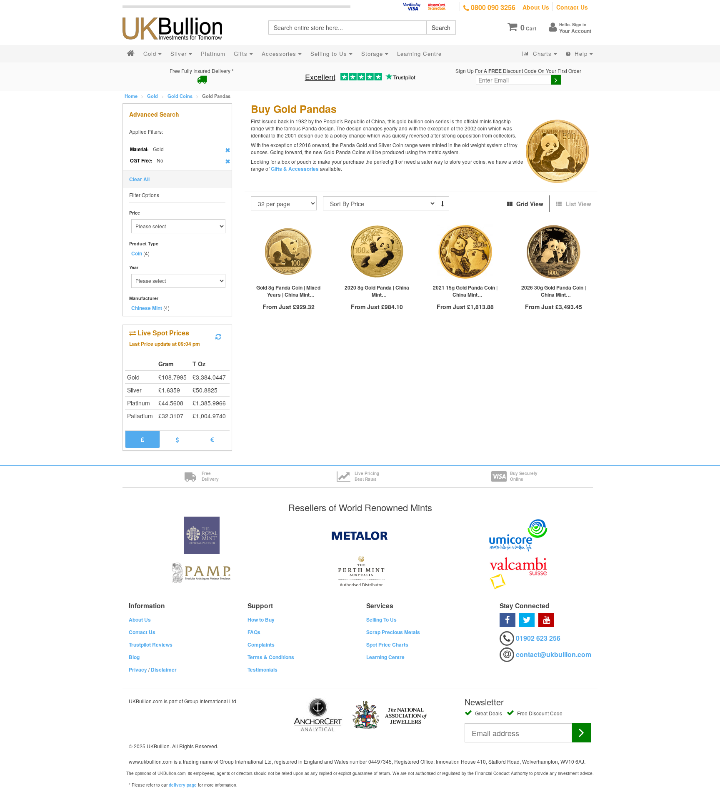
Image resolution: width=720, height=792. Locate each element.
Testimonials (263, 669)
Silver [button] (179, 53)
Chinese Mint (146, 308)
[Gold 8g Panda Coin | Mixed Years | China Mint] (289, 252)
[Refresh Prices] (218, 336)
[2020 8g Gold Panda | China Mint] (377, 252)
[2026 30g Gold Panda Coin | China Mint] (553, 252)
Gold (152, 95)
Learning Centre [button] (419, 53)
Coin (136, 253)
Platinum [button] (213, 53)
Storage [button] (373, 53)
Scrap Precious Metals (393, 632)
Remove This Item (227, 150)
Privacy (138, 669)
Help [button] (581, 53)
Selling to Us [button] (329, 53)
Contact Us (572, 7)
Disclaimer (164, 669)
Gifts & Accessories (295, 168)
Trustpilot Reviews (150, 644)
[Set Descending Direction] (442, 203)
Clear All (139, 179)
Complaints (261, 644)
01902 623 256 (538, 638)
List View (577, 204)
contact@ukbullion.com (553, 654)
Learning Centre (385, 657)
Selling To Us (381, 619)
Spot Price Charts (387, 644)
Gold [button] (150, 53)
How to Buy (261, 619)
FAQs (254, 632)
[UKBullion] (177, 15)
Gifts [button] (242, 53)
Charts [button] (542, 53)
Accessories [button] (280, 53)
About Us (535, 7)
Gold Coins (180, 95)
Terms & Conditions (271, 657)
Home (131, 95)
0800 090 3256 (492, 7)
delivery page (183, 785)
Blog (134, 657)
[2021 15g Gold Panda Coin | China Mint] (465, 252)
